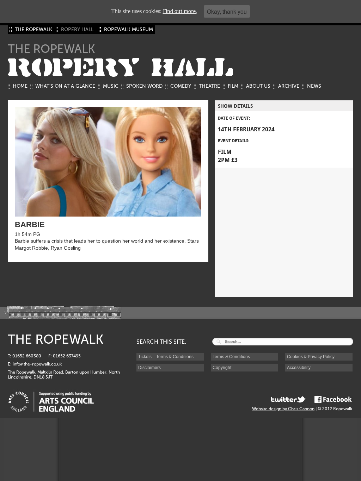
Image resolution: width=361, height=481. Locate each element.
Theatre (209, 86)
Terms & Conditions (231, 356)
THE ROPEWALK (33, 29)
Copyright (222, 367)
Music (110, 86)
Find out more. (180, 11)
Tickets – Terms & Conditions (166, 356)
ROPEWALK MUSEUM (128, 29)
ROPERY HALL (120, 68)
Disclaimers (149, 367)
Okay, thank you (227, 11)
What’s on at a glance (65, 86)
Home (20, 86)
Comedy (180, 86)
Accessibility (299, 367)
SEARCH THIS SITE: (161, 342)
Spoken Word (144, 86)
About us (258, 86)
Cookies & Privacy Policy (311, 356)
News (314, 86)
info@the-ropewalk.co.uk (37, 364)
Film (233, 86)
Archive (288, 86)
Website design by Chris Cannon (283, 408)
